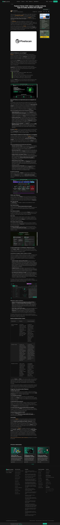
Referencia (30, 1)
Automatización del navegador (42, 454)
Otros (13, 454)
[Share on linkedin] (7, 472)
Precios (27, 1)
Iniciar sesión (51, 1)
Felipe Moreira (15, 10)
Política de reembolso (51, 520)
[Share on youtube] (10, 472)
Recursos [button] (23, 1)
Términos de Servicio (32, 520)
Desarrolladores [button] (36, 1)
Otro (46, 492)
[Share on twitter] (6, 472)
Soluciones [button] (18, 1)
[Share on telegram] (9, 472)
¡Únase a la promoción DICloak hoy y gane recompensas (19, 437)
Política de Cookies (45, 520)
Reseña (26, 454)
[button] (47, 1)
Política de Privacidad (39, 520)
